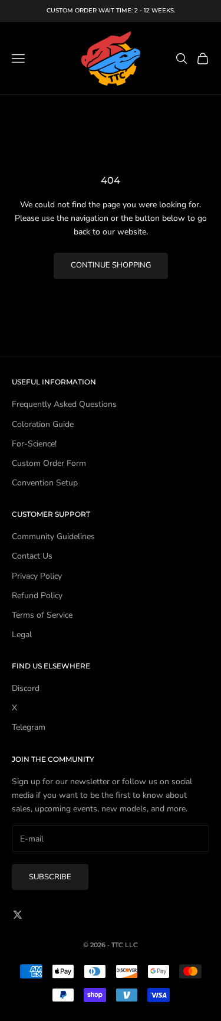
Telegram (28, 727)
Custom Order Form (49, 463)
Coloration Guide (43, 424)
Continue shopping (111, 265)
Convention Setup (45, 482)
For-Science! (34, 443)
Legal (22, 634)
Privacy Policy (37, 576)
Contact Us (32, 556)
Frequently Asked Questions (64, 404)
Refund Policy (37, 595)
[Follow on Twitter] (18, 915)
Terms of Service (42, 615)
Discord (25, 688)
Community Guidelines (53, 536)
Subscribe (50, 877)
